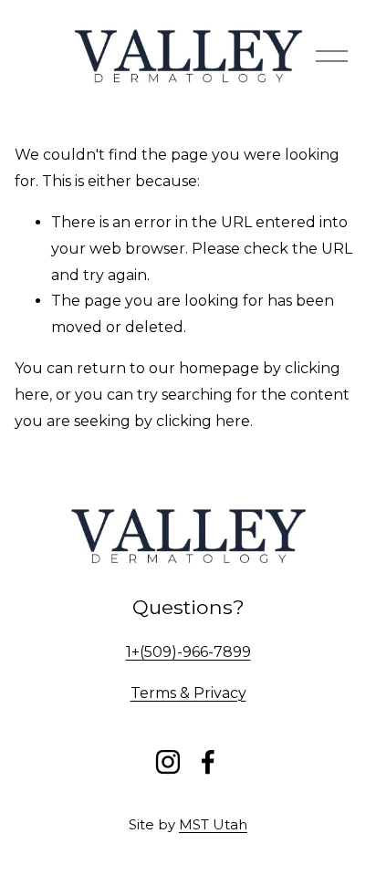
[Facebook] (208, 762)
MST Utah (213, 825)
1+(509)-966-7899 (188, 652)
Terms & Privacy (188, 693)
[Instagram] (168, 762)
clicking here (203, 421)
